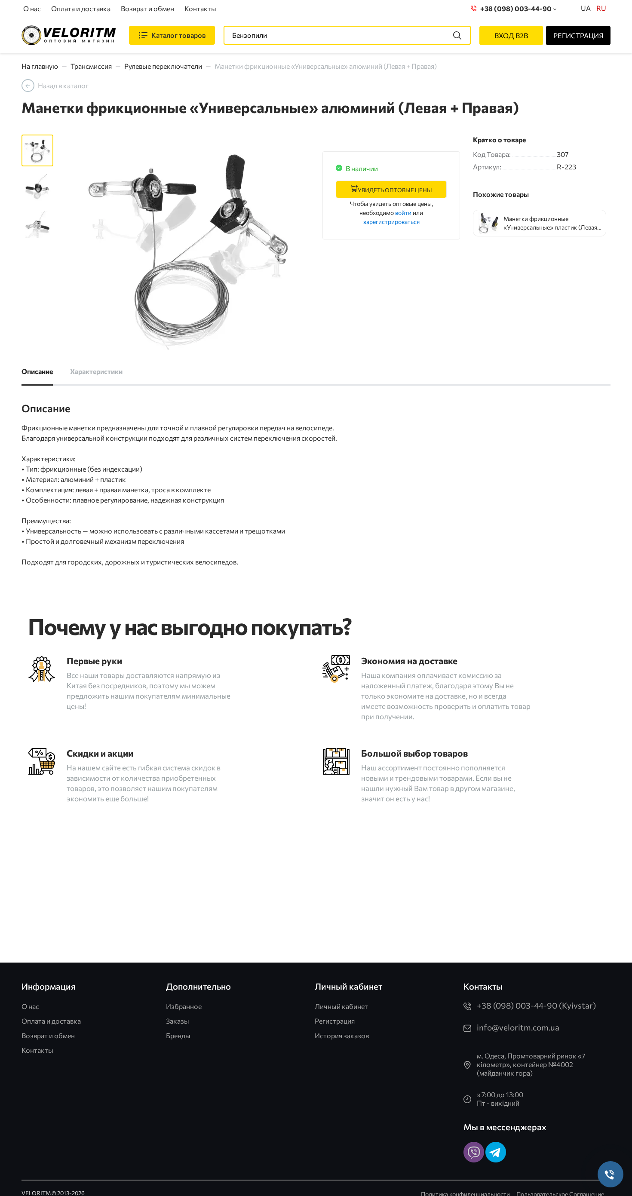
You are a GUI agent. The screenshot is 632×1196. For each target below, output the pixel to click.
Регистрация (335, 1021)
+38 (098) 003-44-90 (514, 8)
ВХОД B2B (511, 35)
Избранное (184, 1006)
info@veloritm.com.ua (518, 1027)
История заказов (342, 1035)
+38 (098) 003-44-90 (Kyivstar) (536, 1005)
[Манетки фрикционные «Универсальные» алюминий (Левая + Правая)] (188, 242)
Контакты (200, 8)
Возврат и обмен (147, 8)
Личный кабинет (341, 1006)
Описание (37, 371)
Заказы (177, 1021)
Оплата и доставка (80, 8)
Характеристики (96, 371)
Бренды (178, 1035)
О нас (32, 8)
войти (403, 212)
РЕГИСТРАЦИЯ (578, 35)
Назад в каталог (63, 85)
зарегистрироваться (391, 221)
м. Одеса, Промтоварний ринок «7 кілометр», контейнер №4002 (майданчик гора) (531, 1064)
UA (586, 8)
